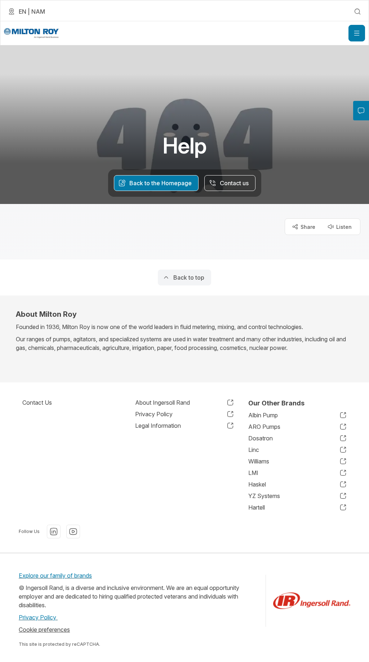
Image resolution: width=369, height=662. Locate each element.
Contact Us (37, 402)
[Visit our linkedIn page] (54, 531)
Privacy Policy (38, 617)
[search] (357, 11)
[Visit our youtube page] (73, 531)
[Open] (356, 33)
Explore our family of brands (55, 575)
